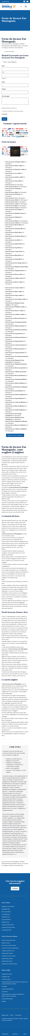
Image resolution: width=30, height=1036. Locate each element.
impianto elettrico (19, 780)
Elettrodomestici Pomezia (7, 953)
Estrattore (4, 1001)
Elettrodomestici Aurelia (7, 961)
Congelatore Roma (6, 909)
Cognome (4, 78)
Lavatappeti (4, 986)
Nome (3, 72)
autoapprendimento (7, 810)
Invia (4, 119)
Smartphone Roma (6, 917)
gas (14, 825)
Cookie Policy (18, 1015)
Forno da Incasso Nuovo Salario (9, 945)
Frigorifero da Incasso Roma (8, 906)
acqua (10, 825)
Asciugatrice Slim (5, 976)
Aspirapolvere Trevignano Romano (9, 963)
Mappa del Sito (5, 1015)
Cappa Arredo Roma (6, 919)
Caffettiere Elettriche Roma (8, 924)
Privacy (11, 1015)
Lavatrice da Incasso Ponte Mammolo (10, 948)
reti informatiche (15, 827)
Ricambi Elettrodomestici (7, 998)
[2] (23, 838)
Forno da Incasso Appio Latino (8, 940)
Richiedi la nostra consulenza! (15, 435)
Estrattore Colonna (6, 942)
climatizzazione (17, 823)
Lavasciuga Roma (6, 914)
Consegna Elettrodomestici (7, 989)
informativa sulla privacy (11, 108)
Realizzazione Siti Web (13, 1018)
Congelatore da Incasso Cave (8, 950)
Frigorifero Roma (5, 922)
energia (18, 825)
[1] (18, 760)
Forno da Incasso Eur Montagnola (10, 861)
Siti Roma (21, 1018)
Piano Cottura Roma (6, 911)
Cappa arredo (5, 991)
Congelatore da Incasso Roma (8, 927)
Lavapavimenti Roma (6, 930)
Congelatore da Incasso (7, 974)
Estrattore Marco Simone (7, 958)
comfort (17, 831)
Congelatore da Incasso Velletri (8, 956)
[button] (21, 6)
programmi (21, 806)
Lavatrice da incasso (6, 979)
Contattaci (15, 888)
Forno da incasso (9, 51)
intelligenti (9, 778)
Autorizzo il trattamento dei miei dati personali (13, 111)
